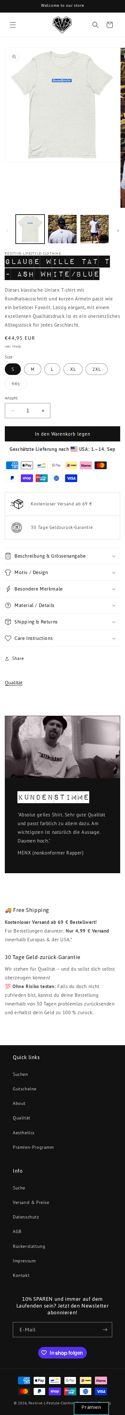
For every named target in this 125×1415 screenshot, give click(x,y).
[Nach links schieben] (7, 231)
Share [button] (18, 658)
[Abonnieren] (105, 1329)
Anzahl (11, 398)
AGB (17, 1231)
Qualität (13, 682)
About (19, 1103)
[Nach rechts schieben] (118, 231)
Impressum (24, 1261)
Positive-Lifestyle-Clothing (52, 1403)
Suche (19, 1188)
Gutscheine (25, 1089)
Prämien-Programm (33, 1147)
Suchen (20, 1074)
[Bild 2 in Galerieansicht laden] (62, 229)
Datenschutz (26, 1217)
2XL (96, 369)
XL (73, 369)
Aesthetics (24, 1133)
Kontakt (21, 1275)
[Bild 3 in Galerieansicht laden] (94, 229)
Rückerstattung (29, 1246)
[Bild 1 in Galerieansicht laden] (30, 229)
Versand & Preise (31, 1202)
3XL (19, 384)
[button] (13, 25)
